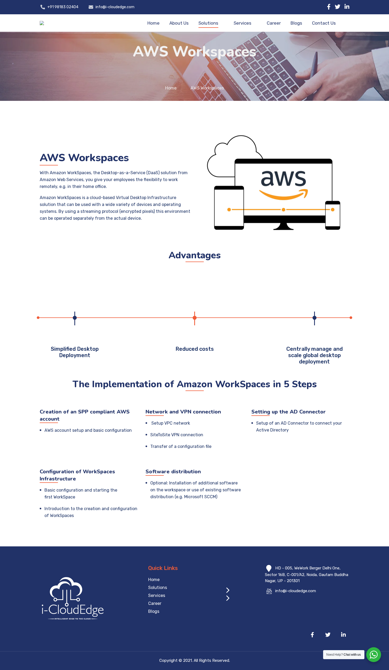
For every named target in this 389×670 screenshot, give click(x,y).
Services (242, 23)
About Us (179, 23)
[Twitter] (337, 7)
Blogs (296, 23)
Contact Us (324, 23)
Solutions (208, 23)
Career (274, 23)
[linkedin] (347, 7)
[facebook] (329, 7)
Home (153, 23)
